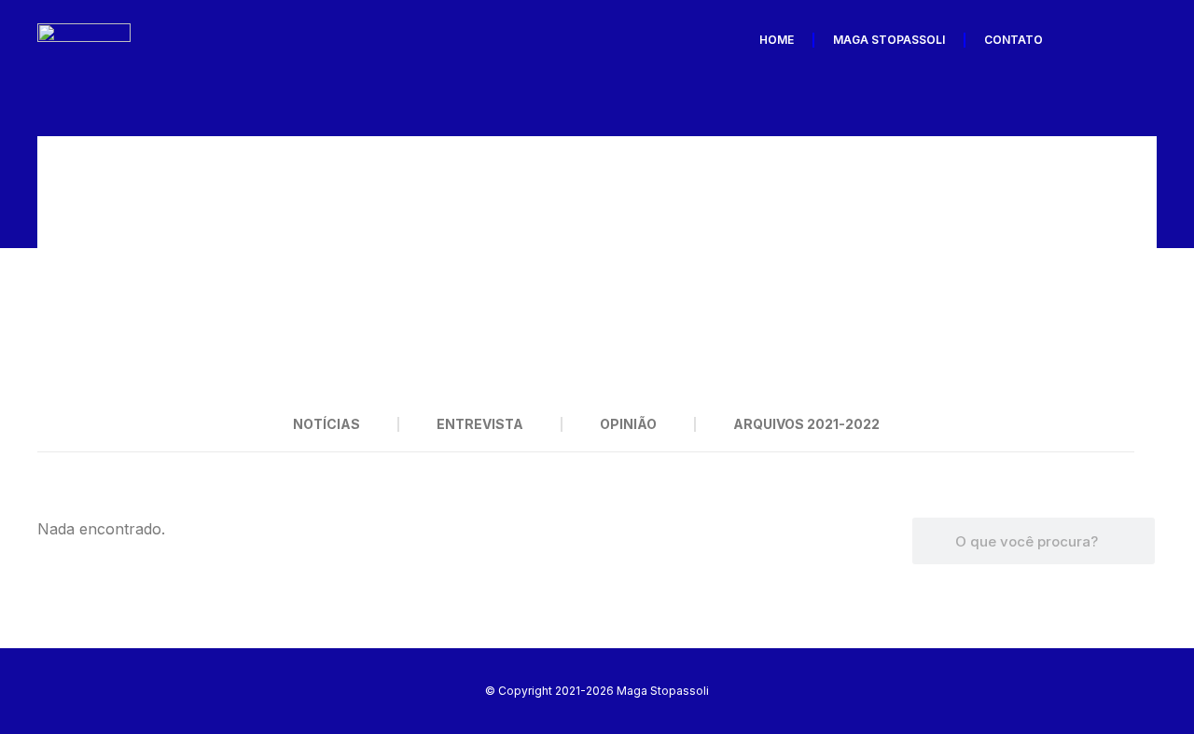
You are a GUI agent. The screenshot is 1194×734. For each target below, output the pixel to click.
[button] (61, 266)
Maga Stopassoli (889, 40)
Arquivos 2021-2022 (806, 424)
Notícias (326, 424)
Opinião (628, 424)
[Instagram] (1137, 40)
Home (776, 40)
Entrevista (480, 424)
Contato (1013, 40)
